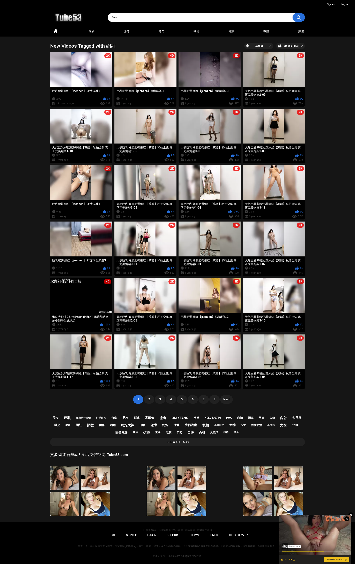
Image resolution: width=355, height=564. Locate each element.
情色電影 (121, 432)
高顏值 (149, 418)
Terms (195, 535)
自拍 (240, 417)
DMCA (214, 535)
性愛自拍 (101, 417)
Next (226, 399)
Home (55, 31)
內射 (283, 418)
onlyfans (180, 418)
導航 (266, 31)
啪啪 (113, 425)
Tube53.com (173, 556)
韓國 (68, 425)
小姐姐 (295, 425)
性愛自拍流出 (204, 530)
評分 (126, 31)
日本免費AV (149, 530)
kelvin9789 (213, 417)
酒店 (236, 432)
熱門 (161, 31)
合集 (114, 417)
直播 (157, 432)
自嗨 (191, 432)
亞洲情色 (163, 530)
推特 (226, 432)
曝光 (57, 425)
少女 (243, 425)
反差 (196, 417)
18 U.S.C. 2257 (238, 535)
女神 (232, 425)
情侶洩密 (191, 425)
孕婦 (261, 417)
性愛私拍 (256, 425)
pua (229, 417)
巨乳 (67, 418)
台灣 (153, 425)
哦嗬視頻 (190, 530)
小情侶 (271, 425)
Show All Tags (178, 442)
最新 (92, 31)
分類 (231, 31)
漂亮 (251, 417)
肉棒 (102, 425)
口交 (179, 432)
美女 (56, 418)
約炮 (165, 425)
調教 (90, 425)
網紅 (79, 425)
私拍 (205, 425)
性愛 (176, 425)
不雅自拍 (219, 425)
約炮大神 (127, 425)
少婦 (146, 432)
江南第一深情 (83, 417)
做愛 (169, 432)
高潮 (202, 432)
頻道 (301, 31)
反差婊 (214, 432)
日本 (142, 425)
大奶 (272, 417)
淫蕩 (137, 417)
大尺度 (296, 418)
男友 (125, 418)
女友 (283, 425)
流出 (163, 418)
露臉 (135, 432)
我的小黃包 (177, 530)
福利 (196, 31)
